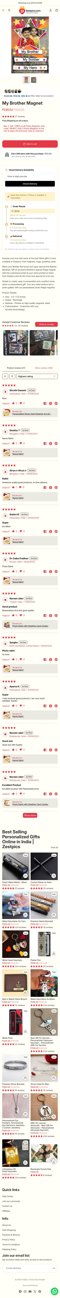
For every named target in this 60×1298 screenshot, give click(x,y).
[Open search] (5, 376)
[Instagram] (25, 1291)
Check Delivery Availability (21, 170)
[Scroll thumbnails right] (54, 343)
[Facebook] (20, 1291)
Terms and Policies (30, 1285)
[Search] (9, 10)
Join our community (11, 1201)
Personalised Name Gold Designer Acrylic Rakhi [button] (31, 414)
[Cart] (57, 10)
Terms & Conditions (11, 1244)
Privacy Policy (8, 1239)
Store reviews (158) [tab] (44, 368)
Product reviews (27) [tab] (16, 368)
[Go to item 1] (15, 342)
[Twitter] (35, 1291)
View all (54, 847)
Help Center (7, 1196)
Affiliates (6, 1211)
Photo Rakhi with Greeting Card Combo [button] (30, 626)
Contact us (7, 1206)
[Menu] (3, 10)
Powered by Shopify (37, 1280)
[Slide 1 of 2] (26, 80)
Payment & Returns (11, 1235)
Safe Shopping (9, 1230)
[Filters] (12, 376)
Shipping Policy (9, 1249)
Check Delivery (30, 184)
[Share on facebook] (45, 404)
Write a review (46, 324)
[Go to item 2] (42, 342)
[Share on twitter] (50, 403)
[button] (8, 116)
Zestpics (24, 1280)
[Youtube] (30, 1291)
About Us (6, 1225)
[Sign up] (54, 1268)
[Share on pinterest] (56, 404)
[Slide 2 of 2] (34, 80)
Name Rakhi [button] (17, 454)
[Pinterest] (39, 1291)
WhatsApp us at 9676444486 (30, 3)
